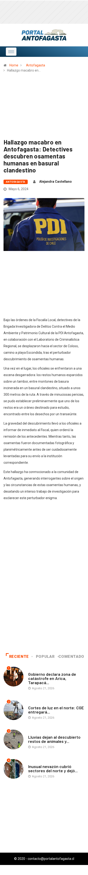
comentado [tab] (71, 656)
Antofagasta (35, 65)
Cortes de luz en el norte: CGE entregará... (56, 709)
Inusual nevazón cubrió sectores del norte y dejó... (53, 768)
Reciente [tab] (19, 656)
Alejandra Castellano (55, 181)
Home (13, 65)
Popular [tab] (45, 656)
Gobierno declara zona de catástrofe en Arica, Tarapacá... (52, 678)
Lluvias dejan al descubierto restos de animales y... (54, 739)
